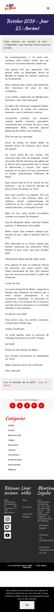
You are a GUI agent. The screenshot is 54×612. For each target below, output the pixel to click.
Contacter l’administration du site (43, 550)
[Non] (50, 599)
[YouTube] (7, 535)
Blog (25, 500)
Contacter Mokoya (27, 515)
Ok (27, 605)
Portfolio (27, 507)
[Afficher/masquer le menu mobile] (48, 8)
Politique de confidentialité (43, 538)
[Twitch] (7, 527)
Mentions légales (43, 526)
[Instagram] (7, 519)
